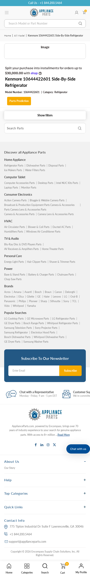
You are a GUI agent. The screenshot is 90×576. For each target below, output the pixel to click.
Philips (22, 301)
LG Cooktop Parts (14, 318)
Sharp (44, 301)
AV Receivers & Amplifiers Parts (21, 249)
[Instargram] (48, 445)
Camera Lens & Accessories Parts (56, 214)
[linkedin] (42, 445)
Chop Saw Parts (13, 279)
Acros (7, 292)
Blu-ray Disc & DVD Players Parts (22, 244)
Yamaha (31, 305)
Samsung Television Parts (18, 327)
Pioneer (33, 301)
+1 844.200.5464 (21, 534)
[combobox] (45, 23)
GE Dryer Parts (12, 323)
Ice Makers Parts (13, 170)
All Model (19, 35)
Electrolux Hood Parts (43, 332)
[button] (78, 449)
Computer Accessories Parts (19, 183)
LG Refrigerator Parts (63, 318)
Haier (47, 296)
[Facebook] (35, 445)
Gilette (30, 296)
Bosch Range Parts (33, 323)
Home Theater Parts (53, 249)
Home (7, 35)
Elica (21, 296)
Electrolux (9, 296)
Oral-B (74, 296)
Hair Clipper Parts (36, 261)
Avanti (28, 292)
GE (39, 296)
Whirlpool (18, 305)
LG (65, 296)
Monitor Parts (28, 187)
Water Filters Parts (35, 170)
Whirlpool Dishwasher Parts (49, 337)
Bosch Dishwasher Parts (17, 337)
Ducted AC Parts (62, 227)
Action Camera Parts (15, 200)
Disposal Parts (56, 165)
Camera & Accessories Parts (19, 214)
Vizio (7, 305)
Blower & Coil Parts (38, 227)
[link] (83, 531)
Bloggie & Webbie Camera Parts (47, 200)
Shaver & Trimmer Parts (62, 261)
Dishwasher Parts (35, 165)
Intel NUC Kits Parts (67, 183)
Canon (58, 292)
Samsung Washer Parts (35, 341)
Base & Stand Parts (14, 274)
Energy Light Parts (14, 261)
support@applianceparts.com (27, 541)
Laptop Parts (11, 187)
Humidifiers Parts (13, 231)
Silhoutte (55, 301)
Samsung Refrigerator (16, 332)
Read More (64, 434)
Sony (66, 301)
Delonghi (70, 292)
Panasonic (9, 301)
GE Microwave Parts (38, 318)
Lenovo (57, 296)
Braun (48, 292)
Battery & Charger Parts (41, 274)
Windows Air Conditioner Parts (43, 231)
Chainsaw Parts (65, 274)
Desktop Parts (45, 183)
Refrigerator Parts (13, 165)
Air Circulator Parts (14, 227)
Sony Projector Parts (46, 327)
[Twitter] (54, 445)
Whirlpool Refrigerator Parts (62, 323)
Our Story (9, 467)
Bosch (38, 292)
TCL (74, 301)
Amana (17, 292)
